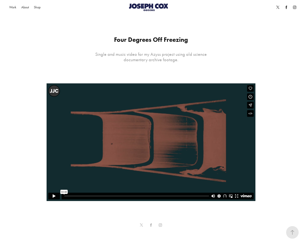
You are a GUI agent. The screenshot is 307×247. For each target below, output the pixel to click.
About (25, 7)
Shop (37, 7)
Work (12, 7)
